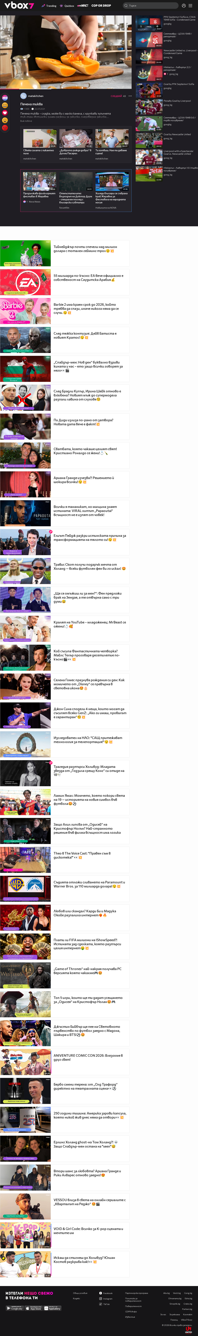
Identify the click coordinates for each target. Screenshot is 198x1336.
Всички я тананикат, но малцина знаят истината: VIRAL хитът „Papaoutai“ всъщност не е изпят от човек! (85, 511)
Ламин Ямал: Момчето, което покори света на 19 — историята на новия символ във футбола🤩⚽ (89, 799)
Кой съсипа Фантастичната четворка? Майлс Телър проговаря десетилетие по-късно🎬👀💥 (87, 655)
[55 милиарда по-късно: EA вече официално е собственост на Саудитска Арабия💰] (25, 282)
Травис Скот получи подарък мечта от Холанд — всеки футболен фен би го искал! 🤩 (90, 566)
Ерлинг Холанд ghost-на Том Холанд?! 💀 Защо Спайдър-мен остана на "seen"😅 (86, 1144)
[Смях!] (5, 105)
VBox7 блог (186, 1320)
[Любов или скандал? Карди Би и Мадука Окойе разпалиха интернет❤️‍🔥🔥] (25, 918)
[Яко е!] (5, 98)
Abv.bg (166, 1293)
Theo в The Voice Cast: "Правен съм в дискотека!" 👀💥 (82, 855)
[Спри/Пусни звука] (11, 85)
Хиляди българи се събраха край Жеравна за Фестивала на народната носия (112, 198)
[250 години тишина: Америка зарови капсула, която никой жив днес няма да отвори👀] (25, 1120)
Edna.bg (188, 1298)
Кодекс (76, 1298)
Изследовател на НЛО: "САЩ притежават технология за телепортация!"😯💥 (88, 740)
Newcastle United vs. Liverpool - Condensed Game (181, 51)
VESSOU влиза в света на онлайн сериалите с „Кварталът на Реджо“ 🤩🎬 (90, 1202)
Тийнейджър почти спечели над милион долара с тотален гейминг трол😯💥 (85, 249)
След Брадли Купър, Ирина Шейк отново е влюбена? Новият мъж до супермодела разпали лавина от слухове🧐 (87, 395)
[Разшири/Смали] (119, 85)
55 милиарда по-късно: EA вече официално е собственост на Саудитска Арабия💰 (88, 278)
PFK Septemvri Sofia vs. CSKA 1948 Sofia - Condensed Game (180, 18)
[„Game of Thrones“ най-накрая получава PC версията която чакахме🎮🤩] (25, 975)
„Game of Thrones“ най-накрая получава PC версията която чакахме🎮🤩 (87, 971)
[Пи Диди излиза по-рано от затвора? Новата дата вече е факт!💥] (25, 427)
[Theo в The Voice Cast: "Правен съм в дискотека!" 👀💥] (25, 860)
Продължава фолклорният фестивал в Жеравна (39, 195)
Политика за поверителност (133, 1299)
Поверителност (133, 1306)
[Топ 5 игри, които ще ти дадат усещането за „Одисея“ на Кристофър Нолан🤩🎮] (25, 1004)
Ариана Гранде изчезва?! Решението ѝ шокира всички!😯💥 (84, 480)
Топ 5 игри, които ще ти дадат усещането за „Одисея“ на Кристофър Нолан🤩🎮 (88, 1000)
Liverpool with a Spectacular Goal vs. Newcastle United (179, 152)
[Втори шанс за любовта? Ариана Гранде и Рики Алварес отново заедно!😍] (25, 1178)
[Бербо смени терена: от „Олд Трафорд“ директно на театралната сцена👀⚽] (25, 1091)
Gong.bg (188, 1293)
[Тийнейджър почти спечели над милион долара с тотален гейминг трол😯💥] (25, 253)
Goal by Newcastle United (177, 134)
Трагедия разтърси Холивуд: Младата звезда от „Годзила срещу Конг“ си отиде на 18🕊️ (89, 771)
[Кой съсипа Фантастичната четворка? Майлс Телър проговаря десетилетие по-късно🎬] (25, 658)
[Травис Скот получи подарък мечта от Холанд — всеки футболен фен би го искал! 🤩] (25, 571)
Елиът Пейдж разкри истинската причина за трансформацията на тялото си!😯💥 (90, 537)
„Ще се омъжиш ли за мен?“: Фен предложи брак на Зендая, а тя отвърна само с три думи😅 (88, 597)
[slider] (33, 81)
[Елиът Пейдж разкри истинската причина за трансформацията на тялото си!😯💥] (25, 542)
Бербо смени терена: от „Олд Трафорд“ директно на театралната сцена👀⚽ (86, 1086)
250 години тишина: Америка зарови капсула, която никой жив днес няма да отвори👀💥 (90, 1115)
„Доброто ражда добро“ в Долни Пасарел (75, 152)
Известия (130, 1317)
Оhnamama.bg (174, 1298)
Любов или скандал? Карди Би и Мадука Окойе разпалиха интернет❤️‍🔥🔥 (85, 913)
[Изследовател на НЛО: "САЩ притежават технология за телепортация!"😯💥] (25, 744)
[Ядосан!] (5, 128)
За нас (163, 1314)
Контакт (187, 1314)
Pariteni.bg (187, 1309)
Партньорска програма (136, 1293)
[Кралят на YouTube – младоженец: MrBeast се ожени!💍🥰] (25, 629)
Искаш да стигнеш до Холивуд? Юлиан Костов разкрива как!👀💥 (84, 1260)
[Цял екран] (126, 85)
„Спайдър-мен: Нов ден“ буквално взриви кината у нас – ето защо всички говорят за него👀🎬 (88, 366)
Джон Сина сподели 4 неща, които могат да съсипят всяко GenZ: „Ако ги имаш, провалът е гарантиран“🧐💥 (90, 713)
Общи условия (80, 1293)
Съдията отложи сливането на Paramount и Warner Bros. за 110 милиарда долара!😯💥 (89, 884)
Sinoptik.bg (175, 1303)
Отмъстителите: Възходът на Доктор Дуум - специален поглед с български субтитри (75, 198)
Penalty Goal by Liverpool (177, 100)
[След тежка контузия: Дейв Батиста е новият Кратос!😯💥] (25, 340)
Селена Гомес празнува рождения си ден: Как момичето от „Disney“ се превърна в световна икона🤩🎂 (89, 684)
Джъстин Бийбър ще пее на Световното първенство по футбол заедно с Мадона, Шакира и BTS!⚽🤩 (87, 1030)
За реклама (174, 1314)
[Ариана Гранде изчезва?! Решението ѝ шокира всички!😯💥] (25, 484)
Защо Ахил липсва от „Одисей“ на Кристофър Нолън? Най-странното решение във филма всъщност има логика (87, 828)
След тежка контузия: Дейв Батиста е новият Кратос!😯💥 (85, 335)
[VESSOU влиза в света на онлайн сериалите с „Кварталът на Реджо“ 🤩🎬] (25, 1206)
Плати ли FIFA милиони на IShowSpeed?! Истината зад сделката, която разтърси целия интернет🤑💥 (87, 944)
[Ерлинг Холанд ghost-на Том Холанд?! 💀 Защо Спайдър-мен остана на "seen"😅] (25, 1149)
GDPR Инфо (131, 1311)
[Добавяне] (126, 27)
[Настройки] (126, 20)
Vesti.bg (177, 1293)
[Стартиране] (5, 85)
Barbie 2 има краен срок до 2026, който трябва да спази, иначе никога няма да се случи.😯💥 (86, 308)
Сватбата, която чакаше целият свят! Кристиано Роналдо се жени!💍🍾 (85, 451)
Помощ (174, 1320)
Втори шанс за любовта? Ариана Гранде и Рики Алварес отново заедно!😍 (87, 1173)
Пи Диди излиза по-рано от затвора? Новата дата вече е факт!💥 (83, 422)
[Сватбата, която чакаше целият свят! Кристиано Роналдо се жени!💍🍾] (25, 455)
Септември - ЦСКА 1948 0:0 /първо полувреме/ (180, 119)
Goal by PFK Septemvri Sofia (179, 84)
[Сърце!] (5, 113)
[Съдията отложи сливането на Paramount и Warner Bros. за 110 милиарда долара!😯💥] (25, 889)
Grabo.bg (188, 1303)
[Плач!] (5, 120)
